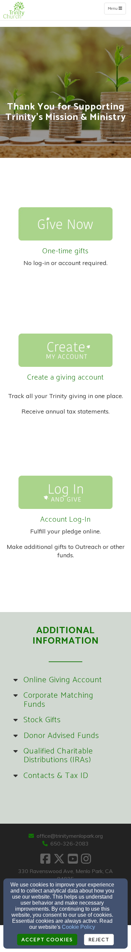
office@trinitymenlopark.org (70, 835)
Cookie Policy (78, 927)
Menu (116, 8)
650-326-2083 (69, 843)
